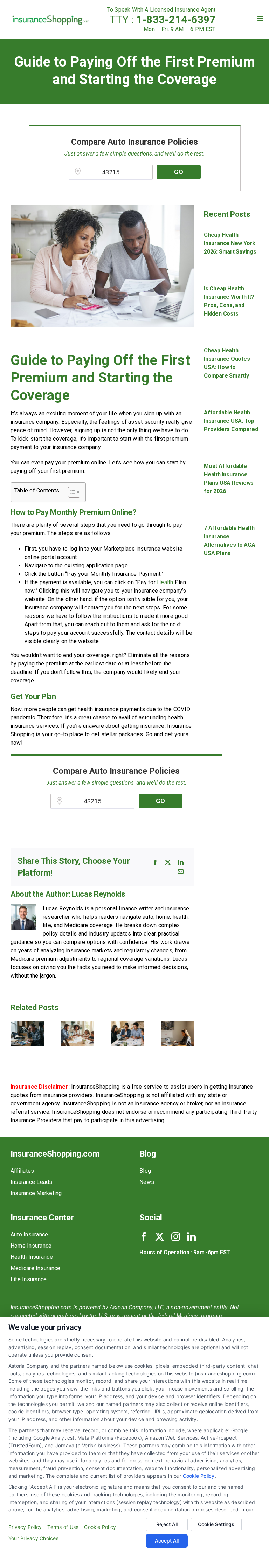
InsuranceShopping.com (55, 1154)
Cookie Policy (199, 1476)
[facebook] (143, 1236)
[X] (167, 862)
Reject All (167, 1524)
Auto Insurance (29, 1234)
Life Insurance (29, 1279)
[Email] (180, 871)
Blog (145, 1170)
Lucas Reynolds (98, 894)
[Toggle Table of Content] (70, 492)
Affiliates (22, 1170)
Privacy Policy (25, 1527)
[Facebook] (155, 862)
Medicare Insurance (35, 1268)
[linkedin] (191, 1236)
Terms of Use (62, 1527)
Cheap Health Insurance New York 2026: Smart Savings (230, 243)
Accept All (167, 1541)
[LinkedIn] (180, 862)
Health (165, 582)
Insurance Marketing (36, 1193)
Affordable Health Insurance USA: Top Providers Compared (231, 421)
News (146, 1182)
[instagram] (175, 1236)
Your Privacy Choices (33, 1538)
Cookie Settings (216, 1524)
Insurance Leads (32, 1182)
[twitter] (159, 1236)
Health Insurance (32, 1257)
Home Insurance (31, 1245)
